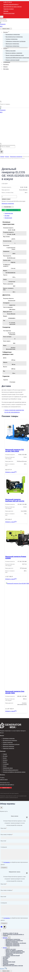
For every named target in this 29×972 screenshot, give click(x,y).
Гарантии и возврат (9, 9)
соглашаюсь (7, 862)
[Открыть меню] (1, 151)
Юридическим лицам (9, 13)
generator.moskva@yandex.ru (11, 4)
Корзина (5, 762)
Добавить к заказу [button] (10, 472)
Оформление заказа (8, 768)
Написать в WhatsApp (12, 210)
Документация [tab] (8, 217)
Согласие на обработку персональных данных (14, 772)
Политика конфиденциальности (10, 770)
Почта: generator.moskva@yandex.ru (13, 934)
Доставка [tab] (7, 215)
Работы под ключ (10, 50)
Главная (5, 754)
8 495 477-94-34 (8, 2)
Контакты (6, 64)
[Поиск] (0, 106)
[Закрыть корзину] (1, 808)
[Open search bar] (0, 101)
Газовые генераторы (12, 39)
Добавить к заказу (6, 199)
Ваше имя (4, 828)
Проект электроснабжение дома (15, 55)
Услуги (5, 947)
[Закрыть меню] (0, 930)
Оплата (5, 66)
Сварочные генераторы (12, 46)
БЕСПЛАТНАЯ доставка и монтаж (13, 6)
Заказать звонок (5, 28)
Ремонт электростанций (12, 60)
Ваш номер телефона (7, 834)
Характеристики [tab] (9, 213)
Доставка (6, 69)
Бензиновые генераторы (13, 34)
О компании (6, 62)
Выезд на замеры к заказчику (14, 53)
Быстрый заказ (7, 206)
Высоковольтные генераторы (14, 36)
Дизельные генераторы (12, 43)
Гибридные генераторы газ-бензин (15, 41)
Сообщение (4, 847)
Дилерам (6, 11)
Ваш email (3, 840)
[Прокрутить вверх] (1, 927)
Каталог (5, 758)
